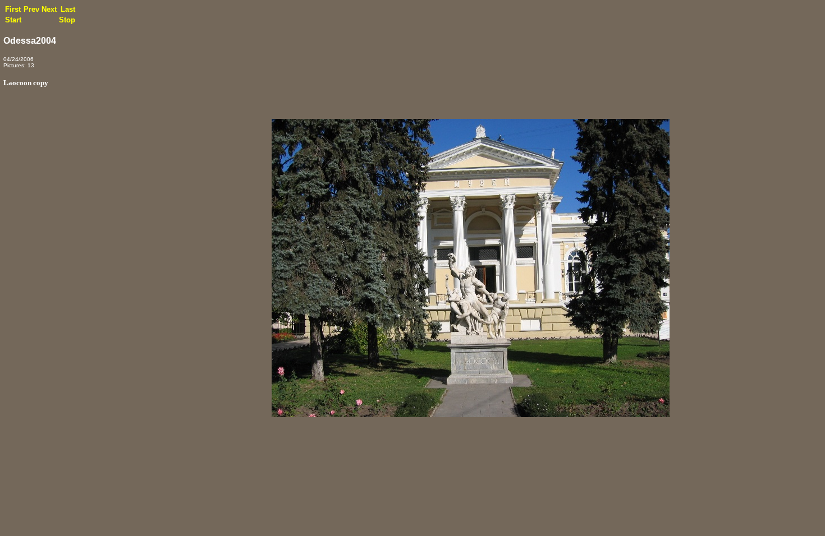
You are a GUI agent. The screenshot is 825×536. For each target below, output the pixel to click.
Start (13, 20)
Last (68, 9)
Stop (67, 20)
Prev (31, 9)
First (13, 9)
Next (49, 9)
